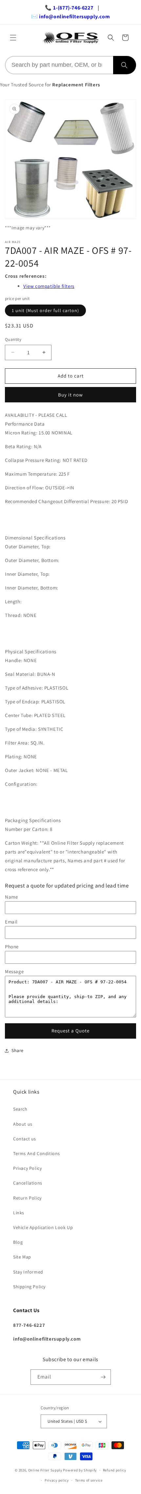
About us (22, 1124)
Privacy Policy (27, 1168)
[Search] (124, 65)
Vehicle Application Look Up (43, 1227)
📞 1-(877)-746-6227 (69, 8)
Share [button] (17, 1050)
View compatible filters (48, 286)
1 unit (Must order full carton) (45, 310)
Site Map (22, 1257)
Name (11, 897)
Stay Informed (28, 1272)
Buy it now (70, 395)
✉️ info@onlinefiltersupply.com (70, 16)
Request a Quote (70, 1031)
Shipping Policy (29, 1287)
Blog (18, 1242)
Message (14, 971)
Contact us (24, 1139)
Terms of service (89, 1480)
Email (11, 922)
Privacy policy (57, 1480)
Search (20, 1109)
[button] (13, 37)
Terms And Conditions (36, 1153)
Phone (12, 946)
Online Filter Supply (45, 1470)
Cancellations (27, 1183)
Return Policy (27, 1198)
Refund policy (114, 1470)
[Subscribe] (103, 1377)
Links (18, 1213)
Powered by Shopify (80, 1470)
